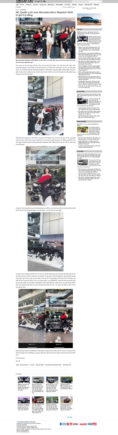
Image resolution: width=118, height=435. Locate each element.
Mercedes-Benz (24, 364)
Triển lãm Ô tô (88, 4)
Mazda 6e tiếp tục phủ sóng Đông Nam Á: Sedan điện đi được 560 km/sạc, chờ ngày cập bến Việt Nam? (66, 407)
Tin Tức (22, 4)
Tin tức (79, 29)
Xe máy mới (43, 4)
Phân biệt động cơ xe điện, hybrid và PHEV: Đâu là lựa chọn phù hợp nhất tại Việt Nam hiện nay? (89, 143)
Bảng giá (96, 4)
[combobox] (86, 1)
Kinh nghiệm (59, 4)
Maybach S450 (40, 364)
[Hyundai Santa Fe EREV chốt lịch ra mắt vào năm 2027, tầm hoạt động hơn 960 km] (66, 380)
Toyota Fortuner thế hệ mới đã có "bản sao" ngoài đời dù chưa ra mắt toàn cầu (89, 108)
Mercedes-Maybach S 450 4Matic (25, 67)
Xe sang (32, 364)
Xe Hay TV (28, 4)
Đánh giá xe (51, 4)
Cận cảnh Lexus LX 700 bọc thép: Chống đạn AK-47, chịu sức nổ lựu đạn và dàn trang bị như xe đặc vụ (89, 113)
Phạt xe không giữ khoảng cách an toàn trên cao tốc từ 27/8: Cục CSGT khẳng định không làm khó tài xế (52, 407)
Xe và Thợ (67, 4)
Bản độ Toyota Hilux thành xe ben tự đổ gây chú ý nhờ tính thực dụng (89, 116)
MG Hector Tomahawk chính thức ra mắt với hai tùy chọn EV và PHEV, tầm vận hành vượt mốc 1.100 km (23, 407)
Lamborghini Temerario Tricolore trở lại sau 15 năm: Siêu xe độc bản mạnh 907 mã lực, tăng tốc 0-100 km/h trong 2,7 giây (89, 83)
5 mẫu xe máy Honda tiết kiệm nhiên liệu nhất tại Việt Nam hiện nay (89, 146)
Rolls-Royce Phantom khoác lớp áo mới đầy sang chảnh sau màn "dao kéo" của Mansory (89, 95)
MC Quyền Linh (67, 364)
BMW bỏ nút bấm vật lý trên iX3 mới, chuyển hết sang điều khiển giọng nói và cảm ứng (23, 387)
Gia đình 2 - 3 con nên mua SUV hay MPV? (87, 124)
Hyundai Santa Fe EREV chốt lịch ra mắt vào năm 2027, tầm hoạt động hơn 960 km (66, 386)
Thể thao (74, 4)
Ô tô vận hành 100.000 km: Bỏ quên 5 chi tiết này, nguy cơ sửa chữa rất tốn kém (89, 138)
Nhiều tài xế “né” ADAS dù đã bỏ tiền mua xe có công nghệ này (89, 86)
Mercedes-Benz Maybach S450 (53, 364)
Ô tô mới (35, 4)
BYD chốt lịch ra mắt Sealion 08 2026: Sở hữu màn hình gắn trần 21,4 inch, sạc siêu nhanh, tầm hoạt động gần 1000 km (52, 388)
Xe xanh (80, 4)
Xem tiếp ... (70, 417)
